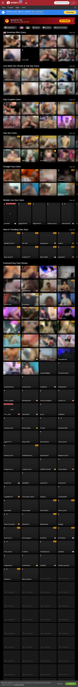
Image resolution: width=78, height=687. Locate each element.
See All (72, 33)
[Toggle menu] (3, 2)
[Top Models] (26, 2)
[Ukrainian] (28, 27)
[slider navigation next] (74, 48)
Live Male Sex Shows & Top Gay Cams (21, 66)
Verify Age (70, 12)
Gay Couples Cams (12, 99)
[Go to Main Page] (14, 2)
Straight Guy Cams (12, 166)
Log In (73, 3)
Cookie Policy (19, 685)
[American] (21, 27)
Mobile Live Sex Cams (13, 200)
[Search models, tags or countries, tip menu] (75, 7)
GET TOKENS (65, 21)
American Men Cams (16, 32)
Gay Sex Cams (10, 133)
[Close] (72, 21)
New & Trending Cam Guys (15, 229)
